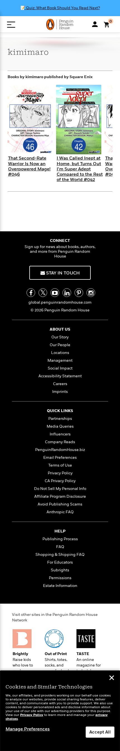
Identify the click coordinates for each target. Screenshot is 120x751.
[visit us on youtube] (55, 292)
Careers (60, 383)
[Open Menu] (11, 24)
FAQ (60, 546)
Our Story (60, 337)
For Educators (60, 562)
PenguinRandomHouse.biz (60, 449)
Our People (60, 345)
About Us (60, 329)
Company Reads (60, 442)
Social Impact (60, 368)
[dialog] (60, 711)
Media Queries (60, 426)
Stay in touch (62, 273)
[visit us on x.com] (43, 292)
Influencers (60, 434)
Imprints (60, 391)
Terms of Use (60, 465)
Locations (60, 352)
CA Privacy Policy (60, 481)
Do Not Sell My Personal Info (60, 488)
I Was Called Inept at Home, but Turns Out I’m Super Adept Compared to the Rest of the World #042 (80, 169)
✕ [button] (111, 678)
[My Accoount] (94, 24)
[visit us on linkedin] (67, 292)
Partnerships (60, 418)
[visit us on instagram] (91, 292)
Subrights (60, 570)
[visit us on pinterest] (79, 292)
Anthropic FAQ (60, 512)
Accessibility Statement (60, 376)
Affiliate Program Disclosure (60, 496)
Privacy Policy (60, 473)
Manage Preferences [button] (28, 729)
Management (60, 360)
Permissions (60, 578)
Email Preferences (60, 457)
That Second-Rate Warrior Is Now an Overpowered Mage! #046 (29, 166)
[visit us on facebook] (31, 292)
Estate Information (60, 585)
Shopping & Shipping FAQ (60, 554)
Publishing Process (60, 539)
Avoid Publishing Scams (60, 504)
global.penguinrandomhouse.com (60, 302)
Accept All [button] (100, 732)
